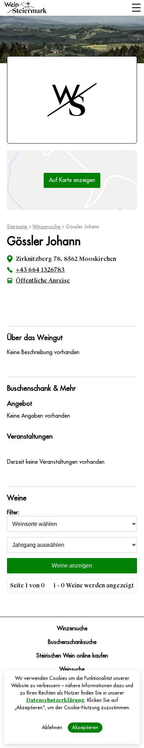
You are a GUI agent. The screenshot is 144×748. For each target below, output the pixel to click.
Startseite (18, 226)
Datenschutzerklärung (55, 700)
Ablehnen (52, 727)
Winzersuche (47, 226)
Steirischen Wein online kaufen (72, 656)
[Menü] (136, 8)
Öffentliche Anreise (43, 280)
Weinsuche (72, 669)
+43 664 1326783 (40, 269)
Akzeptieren (85, 727)
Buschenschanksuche (72, 642)
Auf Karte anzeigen (72, 180)
